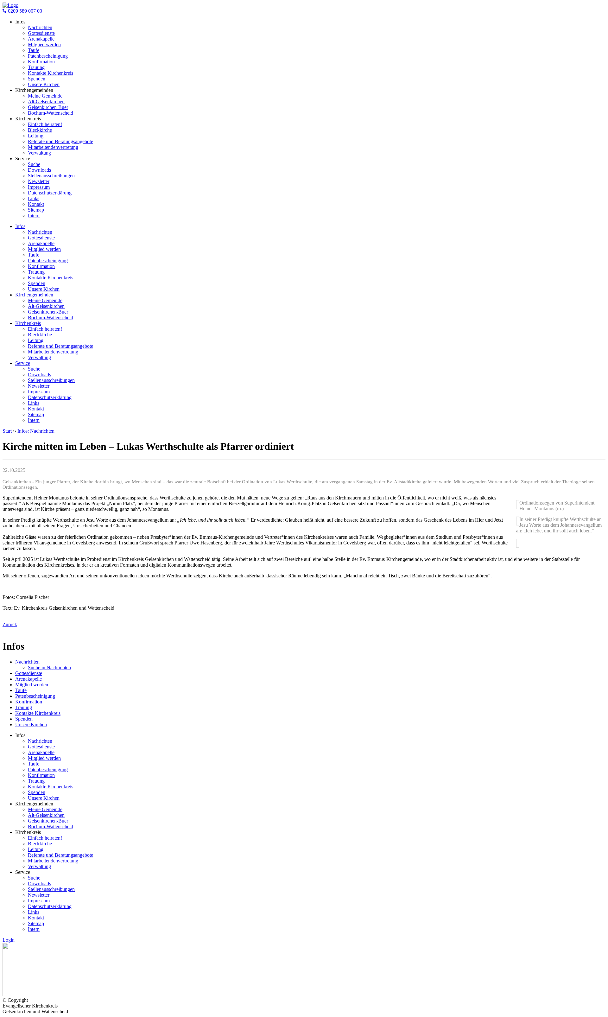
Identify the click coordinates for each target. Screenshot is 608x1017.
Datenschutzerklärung (50, 192)
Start (7, 431)
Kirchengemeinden (34, 294)
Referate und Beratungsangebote (60, 141)
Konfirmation (41, 61)
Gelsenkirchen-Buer (48, 107)
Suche (34, 164)
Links (33, 198)
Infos (20, 226)
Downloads (39, 170)
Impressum (39, 187)
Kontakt (36, 204)
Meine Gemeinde (45, 96)
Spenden (36, 78)
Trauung (36, 67)
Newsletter (38, 181)
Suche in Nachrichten (49, 667)
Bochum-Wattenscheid (50, 113)
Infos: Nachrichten (35, 431)
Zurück (10, 624)
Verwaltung (39, 153)
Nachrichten (40, 27)
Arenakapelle (41, 38)
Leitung (35, 135)
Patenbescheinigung (48, 56)
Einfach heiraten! (45, 124)
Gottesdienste (41, 33)
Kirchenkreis (28, 323)
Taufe (33, 50)
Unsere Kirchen (44, 84)
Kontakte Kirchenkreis (50, 73)
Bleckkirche (40, 130)
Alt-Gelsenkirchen (46, 101)
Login (9, 940)
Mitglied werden (44, 44)
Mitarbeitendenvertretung (53, 147)
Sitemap (36, 210)
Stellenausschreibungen (51, 175)
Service (22, 363)
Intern (34, 215)
